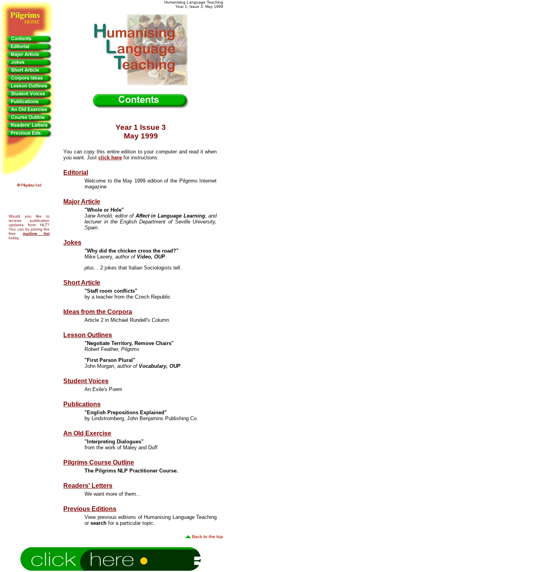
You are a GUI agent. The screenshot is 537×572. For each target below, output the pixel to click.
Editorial (75, 172)
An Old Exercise (87, 433)
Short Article (81, 282)
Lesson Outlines (87, 335)
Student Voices (86, 381)
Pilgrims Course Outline (98, 462)
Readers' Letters (87, 485)
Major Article (81, 201)
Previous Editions (89, 509)
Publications (82, 404)
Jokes (72, 242)
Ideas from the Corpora (97, 311)
